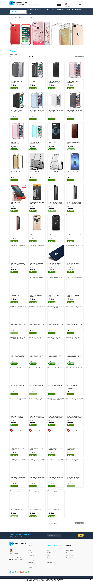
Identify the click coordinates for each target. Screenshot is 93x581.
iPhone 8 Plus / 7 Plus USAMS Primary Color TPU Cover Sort (17, 417)
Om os (29, 557)
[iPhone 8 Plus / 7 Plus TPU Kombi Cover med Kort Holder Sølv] (74, 345)
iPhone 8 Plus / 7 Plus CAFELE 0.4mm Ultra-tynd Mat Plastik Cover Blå (18, 325)
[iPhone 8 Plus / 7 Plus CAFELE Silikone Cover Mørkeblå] (56, 253)
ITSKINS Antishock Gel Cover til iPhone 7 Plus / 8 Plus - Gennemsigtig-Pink (17, 142)
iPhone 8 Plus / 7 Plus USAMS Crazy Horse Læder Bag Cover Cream (55, 478)
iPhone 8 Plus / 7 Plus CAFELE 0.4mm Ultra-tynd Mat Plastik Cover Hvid (56, 325)
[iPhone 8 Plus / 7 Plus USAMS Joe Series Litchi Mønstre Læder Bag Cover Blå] (37, 436)
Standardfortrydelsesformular (34, 564)
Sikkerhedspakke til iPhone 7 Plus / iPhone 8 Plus (36, 203)
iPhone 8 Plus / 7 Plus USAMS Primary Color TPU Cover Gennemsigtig (73, 387)
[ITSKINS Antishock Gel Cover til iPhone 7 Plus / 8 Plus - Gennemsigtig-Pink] (18, 131)
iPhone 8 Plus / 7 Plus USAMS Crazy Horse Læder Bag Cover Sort (18, 478)
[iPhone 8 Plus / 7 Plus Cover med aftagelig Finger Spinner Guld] (37, 222)
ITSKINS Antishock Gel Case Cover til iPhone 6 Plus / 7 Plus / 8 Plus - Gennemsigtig (55, 112)
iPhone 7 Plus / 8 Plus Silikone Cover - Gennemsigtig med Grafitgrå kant (36, 172)
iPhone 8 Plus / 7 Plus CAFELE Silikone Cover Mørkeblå (54, 264)
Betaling (48, 550)
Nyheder (30, 550)
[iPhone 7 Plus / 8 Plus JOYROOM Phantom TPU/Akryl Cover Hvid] (74, 192)
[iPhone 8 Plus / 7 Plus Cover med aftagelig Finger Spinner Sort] (56, 222)
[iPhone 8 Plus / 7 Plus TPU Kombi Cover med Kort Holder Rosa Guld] (18, 375)
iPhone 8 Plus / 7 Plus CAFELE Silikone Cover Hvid (17, 294)
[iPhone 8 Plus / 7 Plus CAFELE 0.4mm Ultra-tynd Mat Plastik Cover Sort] (18, 345)
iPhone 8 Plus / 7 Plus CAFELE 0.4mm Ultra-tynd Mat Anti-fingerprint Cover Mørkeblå (74, 326)
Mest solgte (30, 552)
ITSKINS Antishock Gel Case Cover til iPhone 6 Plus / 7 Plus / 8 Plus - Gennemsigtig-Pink (74, 81)
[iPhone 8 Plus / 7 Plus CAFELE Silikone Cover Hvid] (18, 283)
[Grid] (10, 56)
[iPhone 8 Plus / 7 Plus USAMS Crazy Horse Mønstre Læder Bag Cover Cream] (74, 406)
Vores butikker (31, 555)
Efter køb (49, 552)
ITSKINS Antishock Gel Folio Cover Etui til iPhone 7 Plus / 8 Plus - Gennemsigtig (18, 81)
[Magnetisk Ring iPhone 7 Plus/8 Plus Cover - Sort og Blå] (56, 131)
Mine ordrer (68, 547)
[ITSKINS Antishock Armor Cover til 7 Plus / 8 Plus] (37, 69)
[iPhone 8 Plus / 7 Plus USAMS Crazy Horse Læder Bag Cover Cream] (56, 467)
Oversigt (30, 567)
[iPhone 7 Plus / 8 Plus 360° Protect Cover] (18, 192)
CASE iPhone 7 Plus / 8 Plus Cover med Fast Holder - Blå (74, 172)
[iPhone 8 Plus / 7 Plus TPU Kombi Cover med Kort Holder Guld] (37, 375)
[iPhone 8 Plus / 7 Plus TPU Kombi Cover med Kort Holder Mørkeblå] (56, 375)
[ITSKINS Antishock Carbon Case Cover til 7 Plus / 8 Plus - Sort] (18, 100)
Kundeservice (30, 562)
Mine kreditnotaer (69, 550)
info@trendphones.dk (18, 559)
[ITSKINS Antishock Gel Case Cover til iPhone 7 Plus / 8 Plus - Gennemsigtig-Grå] (74, 100)
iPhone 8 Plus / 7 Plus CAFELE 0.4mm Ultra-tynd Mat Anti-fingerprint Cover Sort (37, 295)
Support (48, 564)
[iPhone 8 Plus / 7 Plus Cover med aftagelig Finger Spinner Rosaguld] (18, 253)
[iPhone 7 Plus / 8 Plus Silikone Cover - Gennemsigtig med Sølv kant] (56, 161)
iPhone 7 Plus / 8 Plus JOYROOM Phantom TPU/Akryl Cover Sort (55, 203)
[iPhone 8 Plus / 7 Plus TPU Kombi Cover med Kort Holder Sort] (37, 345)
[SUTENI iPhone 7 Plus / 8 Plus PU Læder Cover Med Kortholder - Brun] (74, 131)
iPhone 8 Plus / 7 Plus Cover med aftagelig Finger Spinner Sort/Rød (74, 233)
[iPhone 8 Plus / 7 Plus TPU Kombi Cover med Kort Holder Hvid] (56, 345)
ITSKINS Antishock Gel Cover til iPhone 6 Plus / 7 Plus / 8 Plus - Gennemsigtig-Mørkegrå (55, 81)
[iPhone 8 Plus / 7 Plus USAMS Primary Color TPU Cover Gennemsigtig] (74, 375)
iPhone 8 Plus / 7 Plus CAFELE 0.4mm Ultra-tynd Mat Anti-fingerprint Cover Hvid (37, 326)
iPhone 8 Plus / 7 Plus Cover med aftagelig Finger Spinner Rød (36, 264)
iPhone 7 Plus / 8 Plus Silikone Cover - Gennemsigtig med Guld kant (18, 172)
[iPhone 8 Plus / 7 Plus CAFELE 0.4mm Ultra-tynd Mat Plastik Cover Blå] (18, 314)
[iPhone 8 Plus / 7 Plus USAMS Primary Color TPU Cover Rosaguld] (37, 406)
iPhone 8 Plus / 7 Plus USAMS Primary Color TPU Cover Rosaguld (36, 417)
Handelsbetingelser (32, 560)
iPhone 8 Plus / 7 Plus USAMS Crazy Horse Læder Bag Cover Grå (36, 478)
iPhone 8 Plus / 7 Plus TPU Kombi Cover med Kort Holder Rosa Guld (18, 386)
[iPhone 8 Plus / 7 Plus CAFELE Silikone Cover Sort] (74, 253)
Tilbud (29, 547)
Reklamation (49, 562)
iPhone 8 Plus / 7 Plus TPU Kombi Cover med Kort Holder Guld (36, 386)
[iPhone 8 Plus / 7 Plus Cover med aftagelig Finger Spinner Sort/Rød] (74, 222)
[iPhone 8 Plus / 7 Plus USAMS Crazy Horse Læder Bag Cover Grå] (37, 467)
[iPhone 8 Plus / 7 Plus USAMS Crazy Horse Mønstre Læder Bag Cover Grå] (56, 406)
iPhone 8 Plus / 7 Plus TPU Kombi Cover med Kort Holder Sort (36, 356)
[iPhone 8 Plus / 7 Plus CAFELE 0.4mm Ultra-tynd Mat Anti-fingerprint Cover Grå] (74, 283)
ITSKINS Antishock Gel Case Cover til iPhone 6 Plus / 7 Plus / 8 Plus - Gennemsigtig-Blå (36, 112)
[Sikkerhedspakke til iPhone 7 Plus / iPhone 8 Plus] (37, 192)
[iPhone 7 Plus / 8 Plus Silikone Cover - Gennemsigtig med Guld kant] (18, 161)
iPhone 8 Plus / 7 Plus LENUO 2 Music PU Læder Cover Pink (17, 508)
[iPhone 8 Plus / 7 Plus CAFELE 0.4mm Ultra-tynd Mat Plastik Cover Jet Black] (56, 283)
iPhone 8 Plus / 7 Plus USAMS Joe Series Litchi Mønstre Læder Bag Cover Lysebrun (74, 448)
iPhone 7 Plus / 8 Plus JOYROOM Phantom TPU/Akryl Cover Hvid (74, 203)
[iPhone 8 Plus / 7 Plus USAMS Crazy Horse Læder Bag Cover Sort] (18, 467)
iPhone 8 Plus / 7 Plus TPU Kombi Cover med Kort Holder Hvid (55, 356)
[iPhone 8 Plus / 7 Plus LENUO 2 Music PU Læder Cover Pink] (18, 498)
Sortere (31, 56)
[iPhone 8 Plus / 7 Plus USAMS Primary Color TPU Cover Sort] (18, 406)
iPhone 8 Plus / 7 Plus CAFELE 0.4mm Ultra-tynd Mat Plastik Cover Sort (18, 356)
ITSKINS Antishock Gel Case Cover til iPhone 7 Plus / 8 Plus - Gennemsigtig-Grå (74, 112)
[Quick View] (25, 62)
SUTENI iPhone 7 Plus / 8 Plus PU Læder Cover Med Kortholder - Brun (74, 142)
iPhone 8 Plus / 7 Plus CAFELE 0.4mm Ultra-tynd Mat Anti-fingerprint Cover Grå (74, 295)
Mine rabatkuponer (70, 557)
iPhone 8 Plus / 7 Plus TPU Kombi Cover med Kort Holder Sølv (74, 356)
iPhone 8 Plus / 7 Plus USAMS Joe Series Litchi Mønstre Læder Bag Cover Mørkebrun (55, 448)
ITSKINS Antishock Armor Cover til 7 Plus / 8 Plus (36, 80)
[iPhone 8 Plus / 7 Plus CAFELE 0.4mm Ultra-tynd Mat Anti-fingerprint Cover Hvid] (37, 314)
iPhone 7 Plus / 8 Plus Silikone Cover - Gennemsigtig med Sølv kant (55, 172)
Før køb (48, 557)
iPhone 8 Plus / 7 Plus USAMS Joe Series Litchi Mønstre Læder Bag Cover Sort (17, 448)
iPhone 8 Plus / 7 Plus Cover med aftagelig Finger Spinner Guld (36, 233)
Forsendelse (49, 555)
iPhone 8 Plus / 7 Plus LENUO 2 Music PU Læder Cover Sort (73, 478)
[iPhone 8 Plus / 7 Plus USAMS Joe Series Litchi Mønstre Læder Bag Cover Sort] (18, 436)
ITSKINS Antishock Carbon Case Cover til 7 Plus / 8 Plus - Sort (17, 111)
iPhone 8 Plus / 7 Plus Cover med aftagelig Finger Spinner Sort (55, 233)
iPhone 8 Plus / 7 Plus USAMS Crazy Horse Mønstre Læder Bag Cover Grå (55, 417)
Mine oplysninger (69, 555)
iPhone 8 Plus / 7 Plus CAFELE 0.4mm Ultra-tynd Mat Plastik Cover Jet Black (56, 295)
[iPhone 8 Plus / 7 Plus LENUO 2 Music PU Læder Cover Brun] (56, 498)
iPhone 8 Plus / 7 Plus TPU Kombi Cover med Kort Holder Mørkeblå (55, 386)
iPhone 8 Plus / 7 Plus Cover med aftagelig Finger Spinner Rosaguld (18, 264)
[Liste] (13, 56)
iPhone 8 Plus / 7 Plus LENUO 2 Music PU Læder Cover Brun (54, 508)
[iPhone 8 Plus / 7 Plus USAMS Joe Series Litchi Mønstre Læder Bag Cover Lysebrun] (74, 436)
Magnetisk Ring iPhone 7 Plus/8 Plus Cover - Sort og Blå (56, 142)
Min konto (49, 560)
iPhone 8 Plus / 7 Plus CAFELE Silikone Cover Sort (73, 264)
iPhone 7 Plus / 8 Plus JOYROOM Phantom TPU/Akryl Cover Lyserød (18, 233)
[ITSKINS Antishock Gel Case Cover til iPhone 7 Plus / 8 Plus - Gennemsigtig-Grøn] (37, 131)
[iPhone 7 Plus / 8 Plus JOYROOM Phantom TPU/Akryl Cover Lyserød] (18, 222)
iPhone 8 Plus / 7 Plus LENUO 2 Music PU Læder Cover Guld (35, 508)
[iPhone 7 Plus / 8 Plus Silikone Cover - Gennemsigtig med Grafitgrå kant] (37, 161)
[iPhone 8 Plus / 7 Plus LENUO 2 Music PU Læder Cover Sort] (74, 467)
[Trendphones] (18, 544)
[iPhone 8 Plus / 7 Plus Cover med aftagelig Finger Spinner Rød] (37, 253)
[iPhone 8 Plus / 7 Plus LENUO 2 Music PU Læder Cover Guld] (37, 498)
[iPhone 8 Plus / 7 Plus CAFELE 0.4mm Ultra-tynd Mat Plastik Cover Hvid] (56, 314)
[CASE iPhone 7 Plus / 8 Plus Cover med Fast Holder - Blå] (74, 161)
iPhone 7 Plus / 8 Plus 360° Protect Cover (18, 203)
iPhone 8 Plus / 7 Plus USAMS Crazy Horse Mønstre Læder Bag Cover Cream (74, 417)
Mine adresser (69, 552)
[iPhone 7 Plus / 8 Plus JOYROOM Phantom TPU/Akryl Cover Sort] (56, 192)
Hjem (10, 17)
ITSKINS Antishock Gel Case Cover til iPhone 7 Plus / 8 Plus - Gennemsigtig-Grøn (36, 142)
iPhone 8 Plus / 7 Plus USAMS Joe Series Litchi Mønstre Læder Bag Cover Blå (36, 448)
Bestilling (49, 547)
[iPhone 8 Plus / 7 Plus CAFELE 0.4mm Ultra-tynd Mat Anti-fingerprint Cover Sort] (37, 283)
